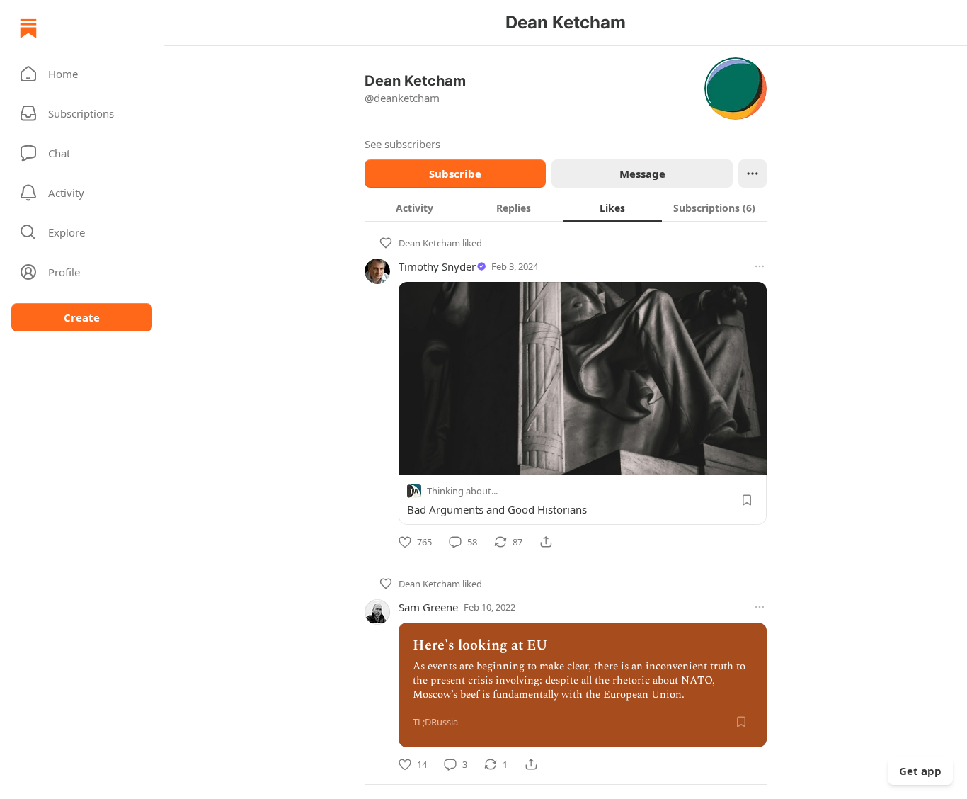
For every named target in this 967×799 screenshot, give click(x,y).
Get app (920, 771)
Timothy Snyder (437, 266)
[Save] (747, 500)
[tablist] (566, 207)
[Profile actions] (752, 173)
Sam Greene (428, 607)
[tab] (414, 207)
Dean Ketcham (429, 243)
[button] (81, 74)
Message (642, 173)
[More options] (759, 266)
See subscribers (402, 144)
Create (82, 317)
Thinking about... (462, 490)
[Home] (28, 28)
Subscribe (455, 173)
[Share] (546, 542)
